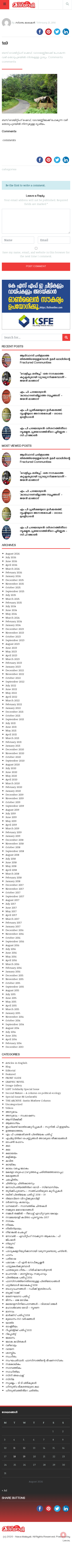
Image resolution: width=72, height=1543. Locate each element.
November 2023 (15, 632)
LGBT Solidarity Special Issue (22, 1089)
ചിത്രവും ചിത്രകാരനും (20, 1183)
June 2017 (11, 907)
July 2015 (11, 994)
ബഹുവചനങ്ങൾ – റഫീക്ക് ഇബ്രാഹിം (28, 1288)
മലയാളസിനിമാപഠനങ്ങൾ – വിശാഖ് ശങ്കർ (31, 1304)
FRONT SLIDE (13, 1078)
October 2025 (13, 587)
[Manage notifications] (63, 1535)
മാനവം (10, 1311)
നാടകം (10, 1221)
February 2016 (14, 967)
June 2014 (11, 1035)
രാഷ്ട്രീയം (12, 1326)
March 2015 (12, 1009)
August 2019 (12, 809)
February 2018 (14, 877)
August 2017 (12, 900)
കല (8, 1149)
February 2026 (14, 572)
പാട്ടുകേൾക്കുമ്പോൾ (18, 1266)
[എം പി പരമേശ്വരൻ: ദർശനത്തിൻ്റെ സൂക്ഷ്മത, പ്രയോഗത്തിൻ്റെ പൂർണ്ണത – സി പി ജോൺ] (6, 433)
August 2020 (13, 764)
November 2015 (15, 979)
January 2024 (13, 625)
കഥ (8, 1145)
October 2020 (13, 757)
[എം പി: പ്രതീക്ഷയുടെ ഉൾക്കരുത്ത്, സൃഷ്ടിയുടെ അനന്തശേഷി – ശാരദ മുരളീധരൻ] (6, 415)
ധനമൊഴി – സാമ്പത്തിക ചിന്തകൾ (26, 1206)
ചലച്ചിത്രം (12, 1179)
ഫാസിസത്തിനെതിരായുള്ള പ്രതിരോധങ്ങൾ (33, 1281)
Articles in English (16, 1063)
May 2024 (11, 613)
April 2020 (11, 779)
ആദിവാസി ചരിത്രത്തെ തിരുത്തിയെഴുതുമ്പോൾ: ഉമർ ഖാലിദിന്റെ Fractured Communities (45, 359)
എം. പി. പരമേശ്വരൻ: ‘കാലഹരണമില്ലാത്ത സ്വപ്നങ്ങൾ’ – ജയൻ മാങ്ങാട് (41, 396)
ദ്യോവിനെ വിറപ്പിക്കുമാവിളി (23, 1198)
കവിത (9, 1160)
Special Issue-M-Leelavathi (21, 1096)
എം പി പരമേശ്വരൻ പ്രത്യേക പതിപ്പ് (29, 1134)
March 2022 (13, 700)
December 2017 (14, 885)
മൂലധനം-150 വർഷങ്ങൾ (20, 1318)
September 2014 (15, 1024)
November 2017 (15, 888)
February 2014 (13, 1043)
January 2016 (13, 971)
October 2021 (13, 715)
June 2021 (11, 726)
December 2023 (15, 629)
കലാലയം (11, 1153)
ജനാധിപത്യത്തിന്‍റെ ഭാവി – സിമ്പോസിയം (32, 1187)
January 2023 (13, 666)
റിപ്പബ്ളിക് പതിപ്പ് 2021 (19, 1330)
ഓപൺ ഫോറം (15, 1142)
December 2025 (15, 580)
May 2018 (11, 866)
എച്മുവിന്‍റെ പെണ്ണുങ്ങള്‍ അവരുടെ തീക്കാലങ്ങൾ (36, 1138)
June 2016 (11, 952)
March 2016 (12, 964)
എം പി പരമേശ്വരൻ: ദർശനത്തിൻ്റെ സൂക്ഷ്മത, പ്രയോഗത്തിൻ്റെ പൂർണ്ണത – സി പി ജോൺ (43, 432)
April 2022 (11, 696)
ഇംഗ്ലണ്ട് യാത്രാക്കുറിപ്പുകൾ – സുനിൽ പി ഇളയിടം (37, 1126)
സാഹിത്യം (13, 1371)
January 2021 (13, 745)
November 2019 (15, 798)
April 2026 (11, 565)
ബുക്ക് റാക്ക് (13, 1292)
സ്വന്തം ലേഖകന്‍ (25, 22)
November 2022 (15, 674)
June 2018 (11, 862)
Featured (11, 1074)
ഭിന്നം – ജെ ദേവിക (17, 1300)
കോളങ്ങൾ (12, 1175)
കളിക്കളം (11, 1157)
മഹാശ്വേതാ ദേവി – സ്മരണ (22, 1307)
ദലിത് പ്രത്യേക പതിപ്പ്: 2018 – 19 (26, 1194)
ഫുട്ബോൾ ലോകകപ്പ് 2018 (21, 1285)
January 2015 (13, 1013)
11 (14, 1448)
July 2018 (11, 858)
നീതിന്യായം (13, 1228)
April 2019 (11, 824)
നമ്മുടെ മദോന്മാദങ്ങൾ (19, 1209)
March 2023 (13, 659)
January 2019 (13, 836)
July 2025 (11, 595)
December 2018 (14, 839)
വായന (10, 1349)
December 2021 (14, 711)
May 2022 (11, 692)
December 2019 (14, 794)
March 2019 (12, 828)
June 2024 (11, 610)
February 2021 (14, 742)
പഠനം (9, 1255)
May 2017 (11, 911)
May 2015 (11, 1001)
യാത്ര (10, 1322)
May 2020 (11, 775)
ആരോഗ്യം (13, 1123)
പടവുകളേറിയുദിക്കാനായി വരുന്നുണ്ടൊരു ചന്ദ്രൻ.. (37, 1251)
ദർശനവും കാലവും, (18, 1202)
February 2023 (14, 662)
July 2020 (11, 768)
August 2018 (12, 854)
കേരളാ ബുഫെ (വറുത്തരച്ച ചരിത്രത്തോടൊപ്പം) (34, 1172)
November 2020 (15, 753)
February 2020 (14, 787)
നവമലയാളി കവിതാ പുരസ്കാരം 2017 (27, 1217)
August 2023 (13, 644)
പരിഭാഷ (11, 1258)
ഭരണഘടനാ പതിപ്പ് (17, 1296)
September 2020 (15, 760)
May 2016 (11, 956)
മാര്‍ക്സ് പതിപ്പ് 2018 (18, 1315)
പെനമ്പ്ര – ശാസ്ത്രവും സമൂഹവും (26, 1273)
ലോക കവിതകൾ (16, 1341)
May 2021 (11, 730)
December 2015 (14, 975)
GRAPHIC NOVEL (15, 1081)
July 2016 (11, 949)
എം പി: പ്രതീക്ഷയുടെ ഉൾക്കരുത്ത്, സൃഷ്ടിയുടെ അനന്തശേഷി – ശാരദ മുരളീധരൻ (41, 414)
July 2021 (11, 723)
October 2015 (13, 983)
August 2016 (12, 945)
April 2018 (11, 870)
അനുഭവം (11, 1111)
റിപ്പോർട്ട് (11, 1334)
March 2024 (12, 617)
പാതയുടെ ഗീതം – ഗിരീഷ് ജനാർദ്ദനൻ (29, 1270)
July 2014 (11, 1032)
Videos (9, 1108)
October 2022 (13, 678)
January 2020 (13, 791)
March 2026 (13, 568)
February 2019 (14, 832)
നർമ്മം (10, 1247)
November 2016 (15, 933)
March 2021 (12, 738)
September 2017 (15, 896)
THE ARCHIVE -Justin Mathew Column (28, 1100)
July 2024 (11, 606)
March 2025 (13, 599)
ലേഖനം (10, 1337)
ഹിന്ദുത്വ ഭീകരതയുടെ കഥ (22, 1386)
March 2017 (12, 919)
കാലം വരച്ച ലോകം (17, 1168)
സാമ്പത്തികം (13, 1367)
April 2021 (11, 734)
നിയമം (10, 1224)
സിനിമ (10, 1379)
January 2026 (13, 576)
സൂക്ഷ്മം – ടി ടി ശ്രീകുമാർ (21, 1383)
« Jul (4, 1490)
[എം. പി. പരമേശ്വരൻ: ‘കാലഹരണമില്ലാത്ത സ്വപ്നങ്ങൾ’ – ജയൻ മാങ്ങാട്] (6, 397)
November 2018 (15, 843)
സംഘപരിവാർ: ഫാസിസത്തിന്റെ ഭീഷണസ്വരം (34, 1360)
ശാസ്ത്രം (11, 1352)
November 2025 (15, 583)
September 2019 (15, 806)
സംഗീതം (11, 1356)
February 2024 (14, 621)
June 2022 (11, 689)
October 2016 (13, 937)
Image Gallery (14, 1085)
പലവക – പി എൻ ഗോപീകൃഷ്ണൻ (25, 1262)
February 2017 (14, 922)
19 (24, 1456)
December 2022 (15, 670)
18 (14, 1456)
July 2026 (11, 557)
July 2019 (11, 813)
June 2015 (11, 998)
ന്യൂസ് (10, 1243)
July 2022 (11, 685)
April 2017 (11, 915)
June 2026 (11, 561)
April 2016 (11, 960)
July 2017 (11, 903)
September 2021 (15, 719)
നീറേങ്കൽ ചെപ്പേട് (16, 1232)
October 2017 (13, 892)
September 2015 (15, 986)
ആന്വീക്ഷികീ (14, 1119)
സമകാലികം (13, 1364)
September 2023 (15, 640)
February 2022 (14, 704)
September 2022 (15, 681)
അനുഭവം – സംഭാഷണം (20, 1115)
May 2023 (11, 651)
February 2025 (14, 602)
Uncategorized (14, 1104)
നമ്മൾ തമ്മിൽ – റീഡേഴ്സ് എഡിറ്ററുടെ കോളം (32, 1213)
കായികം (11, 1164)
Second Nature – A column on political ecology (33, 1093)
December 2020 (15, 749)
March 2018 (12, 873)
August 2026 (13, 553)
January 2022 (13, 708)
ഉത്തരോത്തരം (14, 1130)
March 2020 (13, 783)
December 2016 (15, 930)
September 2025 (15, 591)
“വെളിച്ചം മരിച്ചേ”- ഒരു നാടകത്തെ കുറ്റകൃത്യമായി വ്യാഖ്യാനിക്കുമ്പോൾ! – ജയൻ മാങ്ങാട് (43, 377)
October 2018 (13, 847)
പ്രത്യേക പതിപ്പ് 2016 (19, 1277)
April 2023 (11, 655)
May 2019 (11, 821)
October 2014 (13, 1020)
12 (24, 1448)
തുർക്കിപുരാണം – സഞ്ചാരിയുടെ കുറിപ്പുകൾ (34, 1191)
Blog (8, 1066)
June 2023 (11, 647)
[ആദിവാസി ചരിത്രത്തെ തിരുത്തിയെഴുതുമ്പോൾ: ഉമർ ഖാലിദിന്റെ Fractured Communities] (6, 360)
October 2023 (13, 636)
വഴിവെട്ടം (11, 1345)
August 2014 (12, 1028)
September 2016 (15, 941)
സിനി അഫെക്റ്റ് (15, 1375)
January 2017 (13, 926)
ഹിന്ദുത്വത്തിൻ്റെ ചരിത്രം (22, 1390)
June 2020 (11, 772)
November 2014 (14, 1016)
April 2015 (11, 1005)
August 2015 (12, 990)
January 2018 (13, 881)
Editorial (10, 1070)
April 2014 (11, 1039)
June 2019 (11, 817)
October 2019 (13, 802)
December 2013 (14, 1046)
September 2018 (15, 851)
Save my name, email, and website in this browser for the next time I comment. (36, 254)
